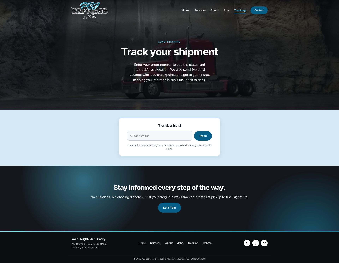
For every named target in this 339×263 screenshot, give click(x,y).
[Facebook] (255, 243)
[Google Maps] (247, 243)
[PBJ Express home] (89, 10)
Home (185, 10)
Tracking (240, 10)
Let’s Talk (169, 207)
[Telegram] (264, 243)
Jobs (226, 10)
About (214, 10)
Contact (259, 10)
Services (200, 10)
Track (203, 136)
